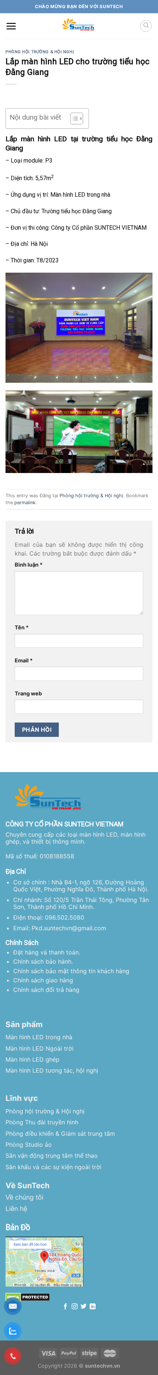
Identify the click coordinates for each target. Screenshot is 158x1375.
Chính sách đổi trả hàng (46, 989)
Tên (22, 627)
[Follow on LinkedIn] (93, 1306)
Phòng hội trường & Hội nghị (40, 52)
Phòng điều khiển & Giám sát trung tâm (60, 1133)
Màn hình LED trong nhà (39, 1037)
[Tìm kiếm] (146, 26)
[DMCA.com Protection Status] (28, 1297)
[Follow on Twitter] (83, 1306)
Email (24, 660)
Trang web (28, 693)
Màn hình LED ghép (33, 1059)
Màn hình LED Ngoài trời (39, 1048)
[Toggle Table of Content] (73, 118)
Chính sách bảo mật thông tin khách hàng (71, 971)
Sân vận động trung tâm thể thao (52, 1155)
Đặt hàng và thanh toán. (46, 952)
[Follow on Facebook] (65, 1306)
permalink (25, 502)
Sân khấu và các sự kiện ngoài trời (53, 1167)
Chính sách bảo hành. (43, 961)
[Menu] (11, 26)
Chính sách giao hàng (43, 980)
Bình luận (29, 564)
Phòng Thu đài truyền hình (42, 1122)
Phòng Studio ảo (29, 1144)
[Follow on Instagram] (75, 1306)
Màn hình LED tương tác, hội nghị (52, 1070)
